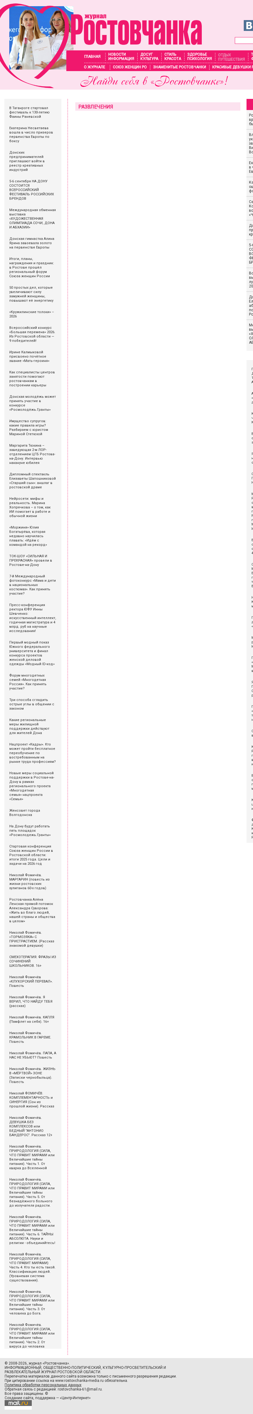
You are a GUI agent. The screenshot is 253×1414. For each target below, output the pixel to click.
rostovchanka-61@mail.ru (80, 1389)
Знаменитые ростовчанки (179, 67)
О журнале (94, 67)
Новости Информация (121, 56)
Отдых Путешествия (231, 57)
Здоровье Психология (199, 56)
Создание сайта (19, 1398)
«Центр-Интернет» (75, 1398)
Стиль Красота (172, 56)
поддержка (45, 1398)
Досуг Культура (149, 56)
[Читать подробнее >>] (101, 86)
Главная (92, 56)
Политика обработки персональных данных (43, 1385)
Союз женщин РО (130, 67)
